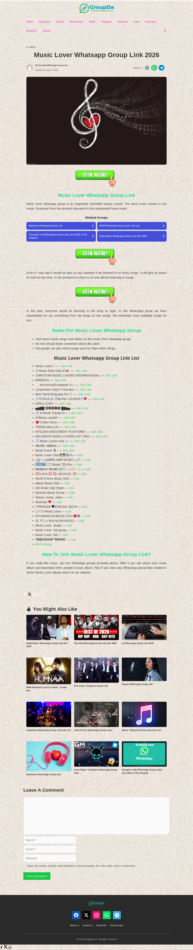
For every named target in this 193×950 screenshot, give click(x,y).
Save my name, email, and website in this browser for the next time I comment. (81, 866)
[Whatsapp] (10, 948)
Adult (137, 21)
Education (44, 21)
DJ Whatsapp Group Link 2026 (137, 643)
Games (47, 30)
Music (32, 47)
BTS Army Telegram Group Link (91, 685)
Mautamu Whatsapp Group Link (43, 774)
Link (80, 455)
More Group (43, 544)
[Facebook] (1, 948)
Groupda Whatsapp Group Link (52, 65)
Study (92, 21)
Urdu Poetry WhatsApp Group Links (93, 730)
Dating (59, 21)
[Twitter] (5, 948)
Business (122, 21)
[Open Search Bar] (165, 30)
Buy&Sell (31, 30)
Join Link (66, 366)
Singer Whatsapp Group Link (137, 684)
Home (29, 21)
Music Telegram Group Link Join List (141, 730)
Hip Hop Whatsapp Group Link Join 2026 (95, 643)
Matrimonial (76, 21)
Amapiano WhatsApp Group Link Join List (48, 730)
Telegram (106, 21)
